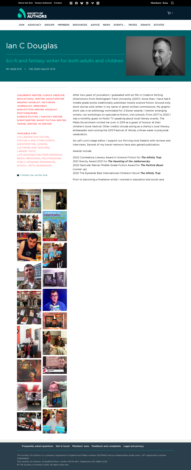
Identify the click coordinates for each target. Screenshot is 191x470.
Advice (95, 25)
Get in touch (63, 446)
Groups (49, 25)
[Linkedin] (87, 3)
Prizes (133, 25)
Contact (58, 3)
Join (21, 25)
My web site (14, 69)
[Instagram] (71, 3)
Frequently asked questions (37, 446)
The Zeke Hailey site (42, 69)
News (106, 25)
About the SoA (25, 3)
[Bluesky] (81, 3)
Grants (146, 25)
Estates (159, 25)
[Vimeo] (92, 3)
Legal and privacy (134, 446)
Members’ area (80, 446)
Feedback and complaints (106, 446)
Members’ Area (159, 3)
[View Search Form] (172, 3)
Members (64, 25)
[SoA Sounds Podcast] (98, 3)
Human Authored (43, 3)
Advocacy (34, 25)
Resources (80, 25)
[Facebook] (76, 3)
